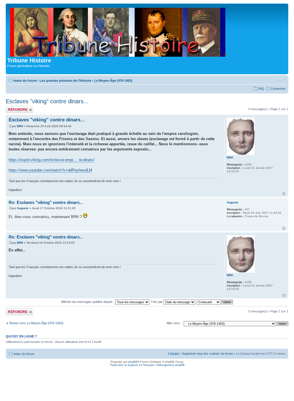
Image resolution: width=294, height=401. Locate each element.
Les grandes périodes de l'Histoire (65, 80)
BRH (20, 126)
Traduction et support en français (132, 364)
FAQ (261, 88)
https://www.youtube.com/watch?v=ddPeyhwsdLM (50, 170)
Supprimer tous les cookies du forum (207, 353)
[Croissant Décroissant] (215, 301)
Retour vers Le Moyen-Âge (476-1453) (36, 323)
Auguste (22, 208)
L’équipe (173, 353)
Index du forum (25, 80)
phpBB (133, 361)
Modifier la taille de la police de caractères (281, 79)
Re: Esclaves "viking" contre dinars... (46, 202)
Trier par (157, 301)
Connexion (277, 88)
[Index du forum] (118, 31)
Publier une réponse (13, 109)
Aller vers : (174, 323)
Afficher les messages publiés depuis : (88, 301)
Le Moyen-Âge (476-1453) (113, 80)
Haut (283, 193)
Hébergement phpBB (170, 364)
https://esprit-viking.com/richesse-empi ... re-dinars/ (51, 160)
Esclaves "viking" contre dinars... (47, 101)
